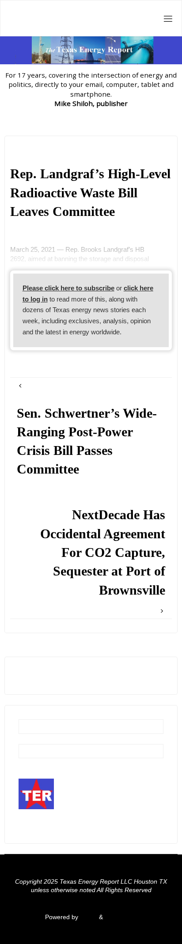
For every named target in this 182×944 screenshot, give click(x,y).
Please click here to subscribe (68, 288)
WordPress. (121, 917)
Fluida (87, 917)
